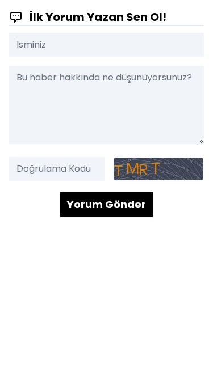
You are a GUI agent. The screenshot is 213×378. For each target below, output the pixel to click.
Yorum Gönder (106, 204)
